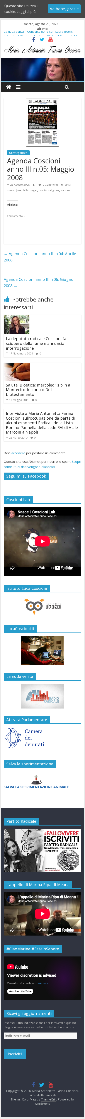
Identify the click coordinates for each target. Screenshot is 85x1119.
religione (53, 190)
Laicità (43, 190)
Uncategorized (18, 153)
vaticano (66, 190)
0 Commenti (50, 184)
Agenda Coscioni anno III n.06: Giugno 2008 (38, 282)
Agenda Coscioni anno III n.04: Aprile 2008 (40, 257)
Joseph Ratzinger (26, 190)
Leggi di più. (26, 11)
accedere (18, 453)
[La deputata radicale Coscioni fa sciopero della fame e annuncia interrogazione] (16, 317)
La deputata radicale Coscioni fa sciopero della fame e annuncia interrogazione (36, 343)
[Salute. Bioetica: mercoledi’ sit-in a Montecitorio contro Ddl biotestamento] (17, 365)
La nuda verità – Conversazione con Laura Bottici (38, 34)
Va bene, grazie (64, 8)
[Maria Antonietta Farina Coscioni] (42, 60)
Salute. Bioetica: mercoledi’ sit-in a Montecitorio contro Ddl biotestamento (38, 389)
